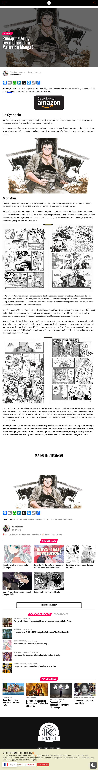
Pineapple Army (65, 520)
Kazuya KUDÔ (29, 520)
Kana (9, 91)
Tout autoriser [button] (43, 764)
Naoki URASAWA (50, 520)
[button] (93, 765)
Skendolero (16, 75)
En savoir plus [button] (29, 764)
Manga (39, 520)
